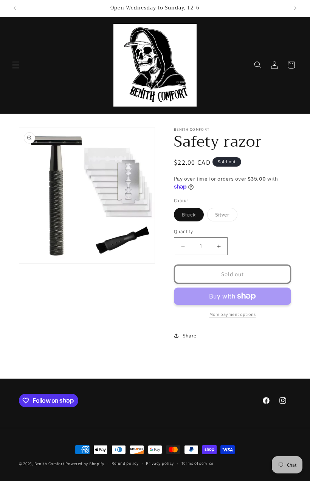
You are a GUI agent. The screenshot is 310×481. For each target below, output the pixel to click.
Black (193, 216)
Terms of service (197, 463)
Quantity (183, 231)
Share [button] (190, 335)
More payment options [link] (232, 314)
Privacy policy (160, 463)
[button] (16, 65)
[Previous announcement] (14, 8)
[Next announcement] (295, 8)
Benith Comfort (49, 463)
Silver (226, 216)
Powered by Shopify (84, 463)
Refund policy (125, 463)
